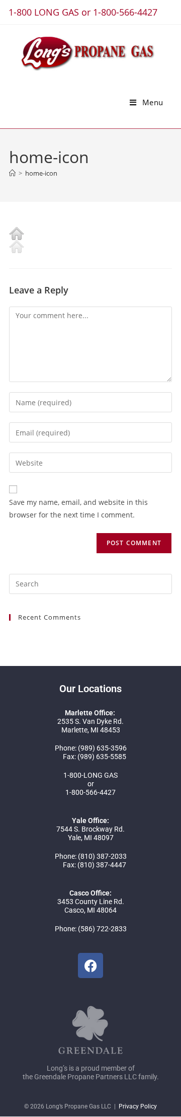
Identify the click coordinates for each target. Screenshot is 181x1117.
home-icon (41, 173)
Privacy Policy (138, 1106)
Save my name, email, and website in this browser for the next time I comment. (78, 508)
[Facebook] (90, 965)
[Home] (12, 173)
